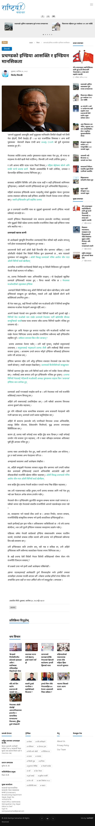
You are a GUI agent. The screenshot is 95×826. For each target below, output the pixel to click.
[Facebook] (42, 16)
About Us (61, 741)
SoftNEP (90, 818)
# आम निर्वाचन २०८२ (43, 780)
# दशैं (28, 771)
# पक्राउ (42, 785)
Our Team (61, 749)
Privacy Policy (63, 745)
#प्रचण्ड (13, 607)
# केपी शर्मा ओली (32, 751)
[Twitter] (48, 16)
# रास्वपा (38, 756)
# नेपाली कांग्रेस (46, 766)
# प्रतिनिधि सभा (31, 785)
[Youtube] (53, 16)
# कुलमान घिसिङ (32, 766)
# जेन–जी (30, 780)
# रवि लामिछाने (40, 741)
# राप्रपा (29, 756)
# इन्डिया (41, 761)
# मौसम (29, 741)
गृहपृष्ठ (31, 43)
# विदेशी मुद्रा (31, 761)
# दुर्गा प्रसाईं (30, 776)
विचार (38, 43)
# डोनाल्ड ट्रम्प (41, 746)
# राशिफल (30, 746)
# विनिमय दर (45, 751)
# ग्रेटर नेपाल (38, 771)
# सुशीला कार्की (43, 776)
